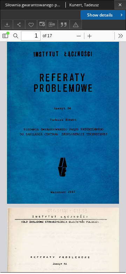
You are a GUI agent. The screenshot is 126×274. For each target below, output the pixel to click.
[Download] (7, 24)
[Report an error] (76, 24)
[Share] (19, 24)
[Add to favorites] (31, 24)
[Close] (120, 4)
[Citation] (64, 24)
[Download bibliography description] (52, 25)
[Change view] (41, 24)
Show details (100, 15)
